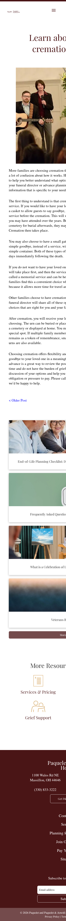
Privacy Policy (52, 916)
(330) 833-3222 (45, 789)
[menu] (53, 10)
